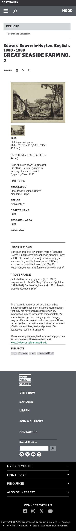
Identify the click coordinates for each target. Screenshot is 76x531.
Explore (12, 26)
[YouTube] (50, 510)
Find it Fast (16, 475)
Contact (23, 525)
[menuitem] (38, 466)
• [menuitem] (59, 521)
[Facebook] (25, 510)
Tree (13, 353)
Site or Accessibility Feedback (50, 525)
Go (53, 448)
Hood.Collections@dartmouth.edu (29, 343)
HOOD (67, 10)
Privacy (66, 521)
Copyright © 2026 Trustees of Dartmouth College (29, 521)
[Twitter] (41, 510)
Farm (32, 353)
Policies (10, 525)
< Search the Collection (18, 34)
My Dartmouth (19, 466)
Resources (16, 483)
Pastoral (22, 353)
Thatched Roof (45, 353)
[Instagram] (33, 510)
